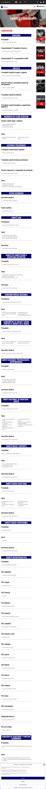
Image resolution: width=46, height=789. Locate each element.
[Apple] (7, 2)
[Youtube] (5, 2)
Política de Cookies (17, 787)
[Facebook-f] (2, 2)
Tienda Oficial (42, 6)
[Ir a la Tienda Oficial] (37, 6)
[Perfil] (43, 2)
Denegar (23, 781)
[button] (44, 764)
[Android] (9, 2)
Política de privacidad (24, 787)
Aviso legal (30, 787)
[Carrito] (41, 2)
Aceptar (23, 778)
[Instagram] (4, 2)
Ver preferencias (23, 784)
